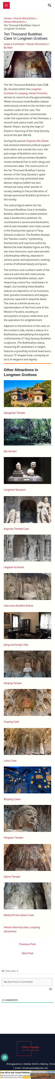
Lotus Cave (10, 760)
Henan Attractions (37, 44)
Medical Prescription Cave (19, 915)
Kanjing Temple (13, 683)
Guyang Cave (11, 721)
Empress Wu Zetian (37, 141)
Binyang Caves (12, 799)
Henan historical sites (16, 927)
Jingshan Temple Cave (16, 528)
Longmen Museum (15, 489)
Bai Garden (10, 451)
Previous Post (27, 944)
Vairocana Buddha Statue (18, 605)
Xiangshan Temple (14, 412)
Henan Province (38, 93)
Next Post (27, 953)
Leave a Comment (14, 44)
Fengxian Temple (13, 837)
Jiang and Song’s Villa (16, 644)
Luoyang (23, 93)
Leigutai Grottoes (14, 567)
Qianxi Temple (12, 876)
